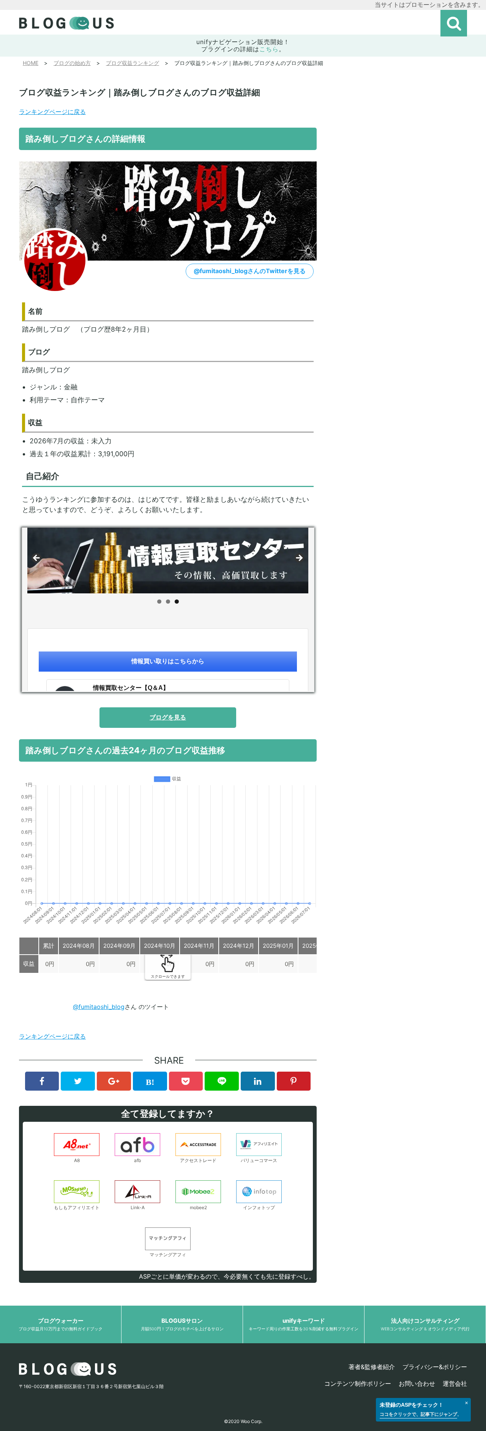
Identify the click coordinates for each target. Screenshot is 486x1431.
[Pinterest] (294, 1081)
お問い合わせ (417, 1383)
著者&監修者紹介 (372, 1367)
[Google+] (114, 1081)
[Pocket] (186, 1081)
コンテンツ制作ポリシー (357, 1383)
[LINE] (222, 1081)
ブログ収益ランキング (132, 63)
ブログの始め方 (72, 63)
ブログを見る (168, 717)
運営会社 (455, 1383)
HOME (30, 63)
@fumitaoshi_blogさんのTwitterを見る (250, 271)
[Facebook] (42, 1081)
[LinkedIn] (258, 1081)
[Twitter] (78, 1081)
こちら (269, 49)
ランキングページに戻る (52, 111)
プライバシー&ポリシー (434, 1367)
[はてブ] (150, 1081)
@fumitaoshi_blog (99, 1006)
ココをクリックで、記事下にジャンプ (418, 1414)
